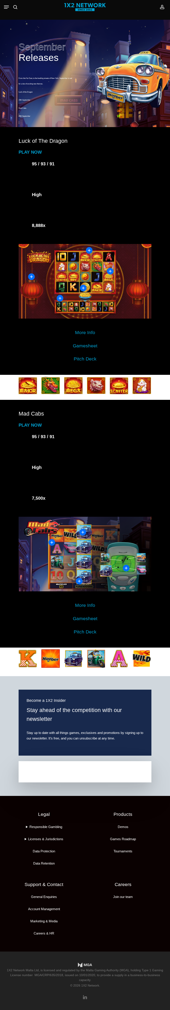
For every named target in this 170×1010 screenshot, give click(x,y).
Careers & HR (44, 933)
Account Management (44, 909)
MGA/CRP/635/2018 (49, 975)
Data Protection (44, 851)
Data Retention (44, 863)
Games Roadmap (123, 839)
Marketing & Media (44, 921)
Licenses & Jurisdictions (45, 839)
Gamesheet (85, 345)
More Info (85, 332)
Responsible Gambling (45, 827)
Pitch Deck (85, 358)
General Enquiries (44, 897)
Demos (123, 827)
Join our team (123, 897)
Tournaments (123, 851)
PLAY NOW (30, 152)
